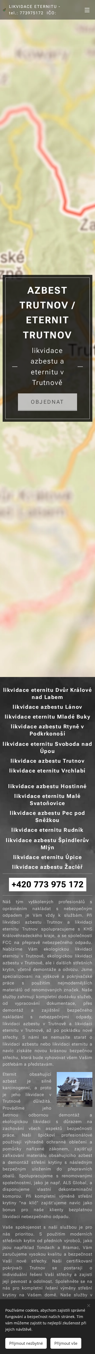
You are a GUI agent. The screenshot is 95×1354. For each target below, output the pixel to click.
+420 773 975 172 (48, 884)
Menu (87, 9)
